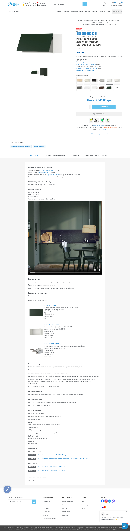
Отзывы (75, 155)
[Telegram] (109, 501)
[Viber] (113, 501)
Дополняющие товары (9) (96, 155)
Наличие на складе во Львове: (86, 68)
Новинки (59, 11)
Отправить (34, 502)
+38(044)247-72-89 (44, 5)
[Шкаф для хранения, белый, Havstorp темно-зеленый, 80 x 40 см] (109, 87)
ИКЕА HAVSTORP (50, 305)
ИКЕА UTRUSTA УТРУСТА (52, 344)
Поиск (85, 4)
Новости (46, 505)
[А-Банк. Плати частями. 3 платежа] (102, 120)
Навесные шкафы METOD (20, 146)
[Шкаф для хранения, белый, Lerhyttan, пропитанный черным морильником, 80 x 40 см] (94, 80)
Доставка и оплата (91, 11)
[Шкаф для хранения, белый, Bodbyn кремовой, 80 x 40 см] (87, 80)
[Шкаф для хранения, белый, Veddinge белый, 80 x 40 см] (117, 80)
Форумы (102, 11)
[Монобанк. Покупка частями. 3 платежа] (96, 120)
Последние (66, 512)
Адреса (64, 508)
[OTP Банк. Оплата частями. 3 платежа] (107, 120)
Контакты (46, 501)
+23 (117, 88)
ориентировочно (47, 170)
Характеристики (30, 155)
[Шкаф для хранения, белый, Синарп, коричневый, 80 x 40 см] (102, 87)
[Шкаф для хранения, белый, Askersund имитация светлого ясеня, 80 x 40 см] (79, 80)
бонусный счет (98, 126)
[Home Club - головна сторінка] (13, 4)
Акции (66, 11)
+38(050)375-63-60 (44, 3)
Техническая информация (55, 155)
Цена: (91, 100)
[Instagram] (106, 501)
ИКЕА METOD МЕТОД (51, 325)
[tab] (30, 155)
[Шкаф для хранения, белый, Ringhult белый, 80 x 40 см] (109, 80)
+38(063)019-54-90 (30, 5)
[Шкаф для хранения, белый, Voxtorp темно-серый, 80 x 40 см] (79, 87)
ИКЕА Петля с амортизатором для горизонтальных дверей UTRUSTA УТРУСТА (64, 459)
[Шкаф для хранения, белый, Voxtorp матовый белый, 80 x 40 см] (94, 87)
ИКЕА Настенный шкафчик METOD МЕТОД (51, 455)
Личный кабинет (104, 6)
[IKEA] (80, 52)
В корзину (104, 107)
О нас (109, 11)
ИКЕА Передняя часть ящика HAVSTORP (51, 467)
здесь (104, 129)
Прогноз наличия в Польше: (86, 64)
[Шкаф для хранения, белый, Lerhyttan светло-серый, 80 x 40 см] (102, 80)
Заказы (64, 505)
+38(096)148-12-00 (30, 3)
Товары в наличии (77, 11)
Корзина (65, 515)
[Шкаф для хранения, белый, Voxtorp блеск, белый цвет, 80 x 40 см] (87, 87)
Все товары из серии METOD (86, 71)
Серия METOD (39, 146)
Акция (79, 28)
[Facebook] (102, 501)
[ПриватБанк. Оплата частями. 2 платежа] (91, 120)
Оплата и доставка (87, 505)
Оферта (83, 508)
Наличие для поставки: (84, 62)
